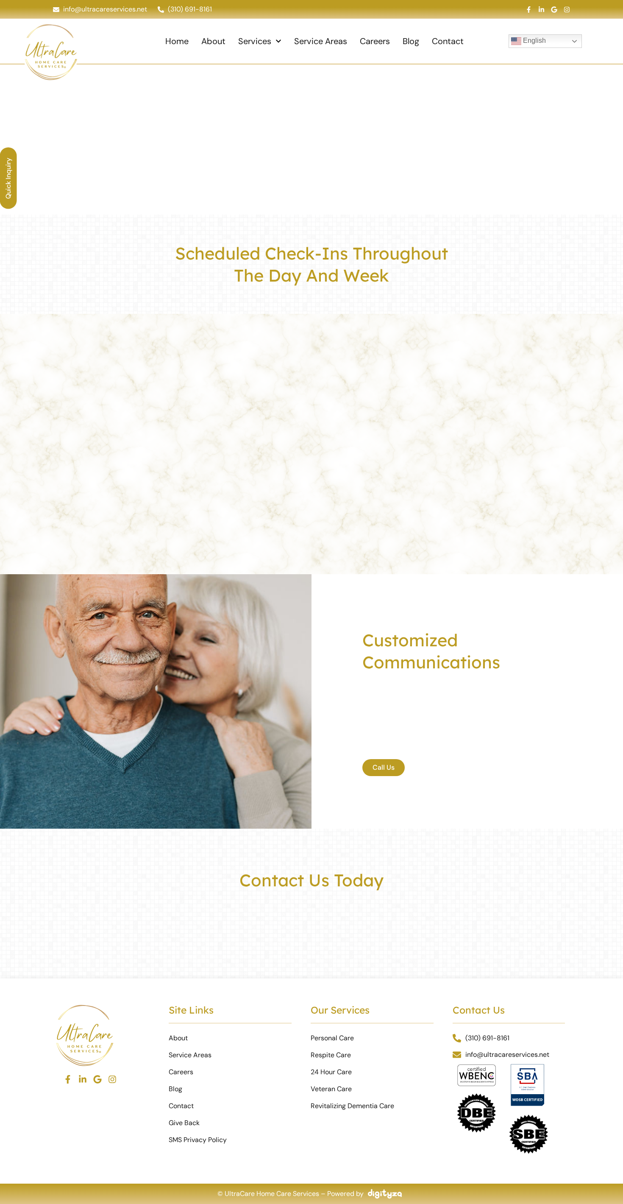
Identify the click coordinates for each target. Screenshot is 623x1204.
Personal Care (332, 1038)
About (213, 41)
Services (254, 41)
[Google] (554, 9)
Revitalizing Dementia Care (352, 1105)
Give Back (184, 1122)
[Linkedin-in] (541, 9)
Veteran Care (331, 1088)
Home (177, 41)
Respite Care (331, 1054)
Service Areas (320, 41)
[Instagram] (567, 9)
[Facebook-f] (529, 9)
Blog (411, 41)
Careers (375, 41)
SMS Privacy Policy (198, 1139)
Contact (448, 41)
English (533, 40)
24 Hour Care (331, 1071)
